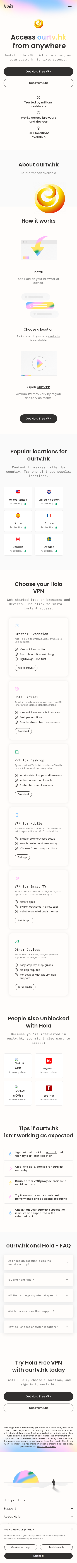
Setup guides (25, 986)
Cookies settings (20, 1547)
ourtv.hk (26, 59)
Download (23, 731)
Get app (22, 857)
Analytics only (56, 1547)
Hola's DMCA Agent (46, 1446)
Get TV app (24, 920)
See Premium (38, 83)
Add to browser (26, 667)
